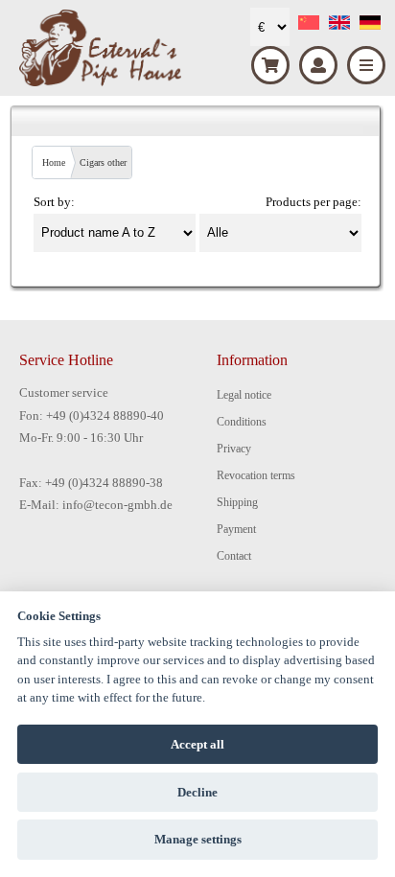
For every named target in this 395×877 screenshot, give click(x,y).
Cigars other (103, 162)
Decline (197, 792)
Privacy (234, 448)
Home (53, 162)
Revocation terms (256, 475)
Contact (234, 556)
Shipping (237, 502)
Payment (236, 529)
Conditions (242, 421)
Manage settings (198, 839)
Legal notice (244, 395)
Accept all (197, 744)
